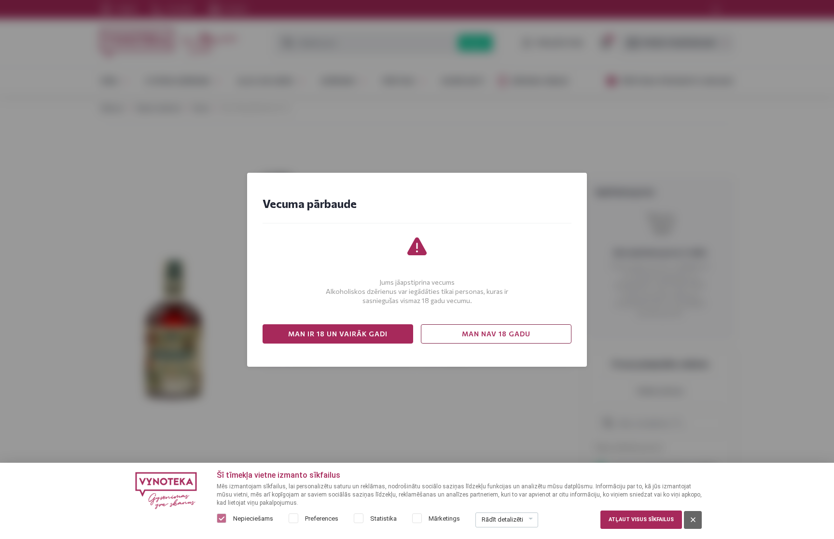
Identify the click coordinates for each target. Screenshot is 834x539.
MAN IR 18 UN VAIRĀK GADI (338, 334)
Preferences (321, 518)
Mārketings (444, 518)
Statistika (383, 518)
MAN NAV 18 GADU (496, 334)
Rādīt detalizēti (502, 519)
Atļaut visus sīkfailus (641, 519)
